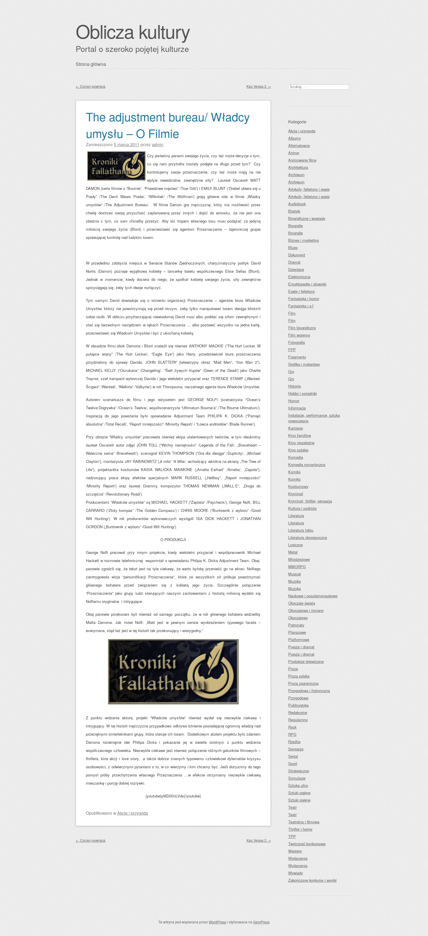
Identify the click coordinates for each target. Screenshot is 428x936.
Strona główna (91, 64)
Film (292, 313)
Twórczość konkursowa (307, 843)
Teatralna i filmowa (303, 822)
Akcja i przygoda (132, 813)
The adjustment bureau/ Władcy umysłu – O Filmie (168, 124)
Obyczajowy (298, 617)
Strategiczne (298, 771)
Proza (293, 668)
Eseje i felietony (301, 291)
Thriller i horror (300, 829)
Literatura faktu (300, 530)
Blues (293, 247)
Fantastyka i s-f (301, 306)
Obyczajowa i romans (305, 610)
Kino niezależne (301, 442)
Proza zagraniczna (303, 683)
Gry (291, 371)
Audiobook (297, 204)
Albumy (294, 138)
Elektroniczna (299, 276)
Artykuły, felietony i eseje (309, 189)
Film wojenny (299, 335)
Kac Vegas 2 (259, 86)
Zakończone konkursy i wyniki (312, 880)
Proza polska (298, 676)
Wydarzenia (297, 858)
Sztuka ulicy (298, 785)
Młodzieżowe (299, 559)
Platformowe (298, 639)
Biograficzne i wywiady (306, 218)
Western (295, 851)
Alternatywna (299, 145)
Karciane (295, 428)
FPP (292, 349)
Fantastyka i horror (303, 298)
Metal (293, 552)
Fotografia (296, 342)
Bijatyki (294, 211)
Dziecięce (296, 269)
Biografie (295, 225)
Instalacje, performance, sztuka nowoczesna (314, 418)
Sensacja (295, 749)
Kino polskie (298, 450)
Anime (293, 152)
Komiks (294, 472)
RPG (292, 734)
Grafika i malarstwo (304, 364)
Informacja (297, 408)
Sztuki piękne (299, 792)
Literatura (296, 515)
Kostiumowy (298, 486)
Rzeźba (294, 741)
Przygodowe (298, 698)
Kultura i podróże (302, 508)
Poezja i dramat (301, 647)
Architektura (298, 167)
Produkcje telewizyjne (306, 661)
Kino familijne (299, 435)
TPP (292, 836)
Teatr (292, 807)
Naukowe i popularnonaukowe (312, 596)
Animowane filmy (302, 160)
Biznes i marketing (303, 240)
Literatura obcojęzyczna (307, 537)
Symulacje (296, 778)
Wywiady (295, 873)
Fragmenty (297, 357)
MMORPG (297, 566)
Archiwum (296, 174)
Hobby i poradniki (302, 393)
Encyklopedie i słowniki (307, 284)
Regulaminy (298, 719)
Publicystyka (298, 705)
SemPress (261, 921)
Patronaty (296, 625)
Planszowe (297, 632)
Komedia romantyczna (306, 464)
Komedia (295, 457)
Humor (293, 400)
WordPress (217, 921)
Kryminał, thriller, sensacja (310, 501)
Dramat (294, 262)
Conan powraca (90, 86)
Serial (293, 756)
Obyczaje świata (301, 603)
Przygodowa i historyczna (309, 690)
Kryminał (295, 493)
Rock (292, 727)
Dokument (296, 255)
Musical (294, 574)
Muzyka (294, 581)
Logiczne (295, 544)
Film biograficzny (302, 327)
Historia (294, 386)
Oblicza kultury (133, 31)
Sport (292, 763)
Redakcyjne (297, 712)
